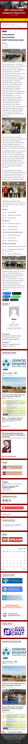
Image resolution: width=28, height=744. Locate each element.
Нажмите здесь (6, 514)
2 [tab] (8, 133)
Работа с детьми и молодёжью (10, 701)
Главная (4, 31)
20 (17, 563)
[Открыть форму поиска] (25, 20)
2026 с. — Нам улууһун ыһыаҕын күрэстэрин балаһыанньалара (12, 419)
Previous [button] (3, 125)
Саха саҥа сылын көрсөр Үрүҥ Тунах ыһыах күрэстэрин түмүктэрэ (13, 395)
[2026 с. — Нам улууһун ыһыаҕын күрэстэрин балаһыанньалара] (14, 408)
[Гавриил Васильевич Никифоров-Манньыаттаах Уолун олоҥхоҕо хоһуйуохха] (14, 697)
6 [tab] (14, 133)
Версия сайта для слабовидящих (14, 508)
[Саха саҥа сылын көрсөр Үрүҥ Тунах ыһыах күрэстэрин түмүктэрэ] (14, 385)
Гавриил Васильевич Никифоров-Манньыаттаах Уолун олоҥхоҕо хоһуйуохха (13, 708)
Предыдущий (11, 336)
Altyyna (5, 43)
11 (10, 560)
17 (7, 563)
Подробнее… (18, 741)
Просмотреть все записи (14, 328)
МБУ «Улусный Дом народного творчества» (14, 11)
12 (14, 560)
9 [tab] (19, 133)
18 (10, 563)
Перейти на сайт (14, 325)
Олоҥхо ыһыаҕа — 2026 (9, 373)
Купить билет (5, 426)
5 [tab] (13, 133)
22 (24, 563)
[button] (2, 19)
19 (14, 563)
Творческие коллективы (9, 703)
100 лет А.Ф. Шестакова (9, 456)
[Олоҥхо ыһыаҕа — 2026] (14, 363)
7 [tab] (16, 133)
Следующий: (11, 344)
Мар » (24, 569)
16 (3, 563)
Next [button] (24, 125)
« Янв (3, 569)
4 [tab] (11, 133)
